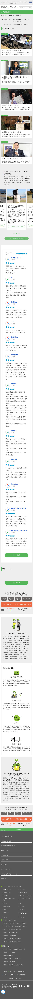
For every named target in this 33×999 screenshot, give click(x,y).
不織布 (5, 895)
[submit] (30, 7)
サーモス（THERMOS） (24, 913)
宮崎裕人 (14, 302)
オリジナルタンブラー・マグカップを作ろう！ (15, 923)
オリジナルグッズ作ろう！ (10, 935)
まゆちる (14, 430)
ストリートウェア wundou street (12, 941)
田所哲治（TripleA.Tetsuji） (17, 337)
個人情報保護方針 (21, 975)
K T (12, 277)
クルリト (6, 912)
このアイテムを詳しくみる (16, 226)
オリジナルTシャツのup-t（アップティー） (14, 949)
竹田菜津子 (14, 355)
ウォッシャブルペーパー (25, 899)
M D (12, 322)
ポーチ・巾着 (23, 892)
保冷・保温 (7, 906)
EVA (5, 909)
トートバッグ (7, 889)
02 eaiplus (14, 484)
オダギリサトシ (16, 257)
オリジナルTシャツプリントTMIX (12, 958)
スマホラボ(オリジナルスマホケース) (13, 964)
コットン (22, 889)
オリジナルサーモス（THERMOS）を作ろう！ (15, 926)
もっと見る (16, 555)
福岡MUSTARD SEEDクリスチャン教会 (19, 508)
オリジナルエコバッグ (6, 15)
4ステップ (22, 909)
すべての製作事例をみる (16, 238)
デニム (5, 903)
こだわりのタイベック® (9, 899)
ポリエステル (7, 892)
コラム (5, 975)
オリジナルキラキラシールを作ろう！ (13, 929)
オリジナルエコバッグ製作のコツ (18, 971)
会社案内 (12, 975)
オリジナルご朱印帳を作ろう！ (12, 932)
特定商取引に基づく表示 (15, 978)
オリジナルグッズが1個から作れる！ (13, 938)
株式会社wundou (8, 955)
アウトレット (23, 917)
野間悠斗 (14, 383)
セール (5, 917)
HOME (5, 971)
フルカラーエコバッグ (25, 895)
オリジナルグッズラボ (9, 961)
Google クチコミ (9, 253)
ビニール (22, 906)
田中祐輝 (14, 459)
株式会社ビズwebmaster (19, 530)
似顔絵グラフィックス (9, 952)
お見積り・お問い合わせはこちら (16, 604)
